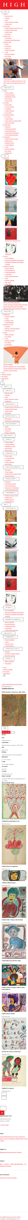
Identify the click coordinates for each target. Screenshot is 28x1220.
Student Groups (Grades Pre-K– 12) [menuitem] (14, 28)
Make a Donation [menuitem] (9, 334)
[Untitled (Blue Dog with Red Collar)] (14, 941)
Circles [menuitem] (7, 318)
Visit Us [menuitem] (5, 14)
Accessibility (3, 1217)
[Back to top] (3, 1108)
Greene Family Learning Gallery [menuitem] (13, 121)
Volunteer (19, 1152)
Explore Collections (6, 684)
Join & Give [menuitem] (7, 311)
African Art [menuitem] (8, 172)
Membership (3, 1152)
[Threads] (14, 1208)
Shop (1, 1164)
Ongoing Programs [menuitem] (9, 94)
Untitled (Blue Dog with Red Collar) (11, 960)
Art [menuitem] (5, 155)
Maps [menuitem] (6, 20)
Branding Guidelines (14, 1138)
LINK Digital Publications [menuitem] (11, 135)
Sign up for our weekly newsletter (8, 1177)
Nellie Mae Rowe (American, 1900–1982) (13, 692)
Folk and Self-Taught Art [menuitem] (11, 227)
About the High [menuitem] (7, 42)
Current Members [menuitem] (9, 145)
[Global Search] (3, 381)
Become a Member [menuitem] (9, 54)
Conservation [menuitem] (8, 274)
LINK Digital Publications (17, 1164)
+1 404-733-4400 (4, 1125)
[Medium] (5, 1179)
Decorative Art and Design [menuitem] (11, 199)
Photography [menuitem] (8, 254)
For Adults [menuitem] (6, 102)
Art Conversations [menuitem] (9, 106)
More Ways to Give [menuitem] (10, 330)
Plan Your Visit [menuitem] (9, 16)
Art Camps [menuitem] (7, 116)
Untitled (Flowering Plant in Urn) (10, 821)
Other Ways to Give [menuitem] (8, 324)
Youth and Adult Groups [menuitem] (11, 30)
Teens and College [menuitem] (9, 123)
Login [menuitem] (6, 52)
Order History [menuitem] (8, 58)
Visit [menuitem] (5, 11)
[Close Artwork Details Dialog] (13, 732)
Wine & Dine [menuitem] (8, 113)
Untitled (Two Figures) (8, 1088)
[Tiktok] (3, 1179)
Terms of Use (10, 1217)
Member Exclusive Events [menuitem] (11, 139)
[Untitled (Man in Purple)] (14, 1002)
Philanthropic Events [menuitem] (10, 96)
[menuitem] (15, 47)
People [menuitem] (6, 44)
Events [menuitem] (5, 90)
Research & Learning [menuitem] (8, 266)
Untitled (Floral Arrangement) (10, 866)
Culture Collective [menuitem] (9, 111)
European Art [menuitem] (8, 213)
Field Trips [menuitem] (7, 127)
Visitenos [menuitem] (7, 18)
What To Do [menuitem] (7, 87)
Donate (15, 1152)
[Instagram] (2, 1179)
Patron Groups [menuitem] (8, 32)
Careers (16, 1136)
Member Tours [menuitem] (8, 141)
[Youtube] (7, 1179)
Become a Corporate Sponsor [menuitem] (12, 328)
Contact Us (6, 1138)
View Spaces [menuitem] (8, 38)
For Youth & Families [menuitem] (8, 115)
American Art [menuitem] (8, 186)
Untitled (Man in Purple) (8, 1013)
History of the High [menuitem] (10, 50)
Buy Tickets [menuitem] (8, 56)
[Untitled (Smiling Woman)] (14, 875)
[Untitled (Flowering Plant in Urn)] (14, 801)
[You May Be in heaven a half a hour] (14, 1033)
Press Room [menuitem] (8, 46)
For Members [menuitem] (6, 137)
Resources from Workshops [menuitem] (12, 133)
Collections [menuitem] (6, 158)
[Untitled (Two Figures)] (14, 1071)
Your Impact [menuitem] (8, 336)
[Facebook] (0, 1179)
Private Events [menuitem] (6, 36)
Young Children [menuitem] (9, 118)
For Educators (7, 1166)
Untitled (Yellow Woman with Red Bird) (12, 919)
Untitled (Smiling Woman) (8, 882)
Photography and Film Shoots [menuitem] (12, 40)
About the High (4, 1136)
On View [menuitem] (5, 256)
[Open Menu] (2, 384)
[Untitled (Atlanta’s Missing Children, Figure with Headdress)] (14, 975)
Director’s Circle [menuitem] (9, 320)
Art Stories (6, 1164)
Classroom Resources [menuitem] (10, 131)
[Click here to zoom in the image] (5, 728)
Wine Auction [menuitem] (8, 98)
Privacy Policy (17, 1217)
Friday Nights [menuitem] (8, 104)
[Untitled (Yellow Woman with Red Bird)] (14, 902)
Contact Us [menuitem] (8, 48)
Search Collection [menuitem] (9, 268)
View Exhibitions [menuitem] (9, 258)
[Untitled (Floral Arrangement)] (14, 845)
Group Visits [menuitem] (6, 26)
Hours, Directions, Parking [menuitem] (11, 22)
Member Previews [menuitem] (9, 143)
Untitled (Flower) (8, 688)
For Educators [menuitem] (6, 125)
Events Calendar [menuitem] (9, 92)
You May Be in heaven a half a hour (11, 1051)
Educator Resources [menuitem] (10, 270)
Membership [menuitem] (6, 314)
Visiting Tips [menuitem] (8, 24)
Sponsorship (9, 1152)
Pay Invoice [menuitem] (8, 34)
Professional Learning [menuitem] (10, 129)
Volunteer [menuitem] (7, 326)
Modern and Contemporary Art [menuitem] (12, 240)
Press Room (11, 1136)
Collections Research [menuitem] (10, 272)
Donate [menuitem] (5, 332)
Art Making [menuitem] (8, 108)
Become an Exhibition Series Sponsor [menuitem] (14, 260)
